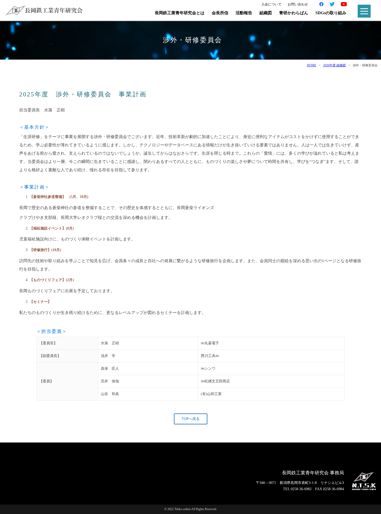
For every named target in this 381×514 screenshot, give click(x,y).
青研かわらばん (293, 13)
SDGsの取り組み (330, 13)
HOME (311, 65)
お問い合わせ (298, 4)
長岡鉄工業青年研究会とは (179, 13)
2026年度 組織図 (334, 65)
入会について (271, 4)
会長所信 (220, 13)
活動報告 (244, 13)
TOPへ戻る (191, 419)
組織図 (265, 13)
